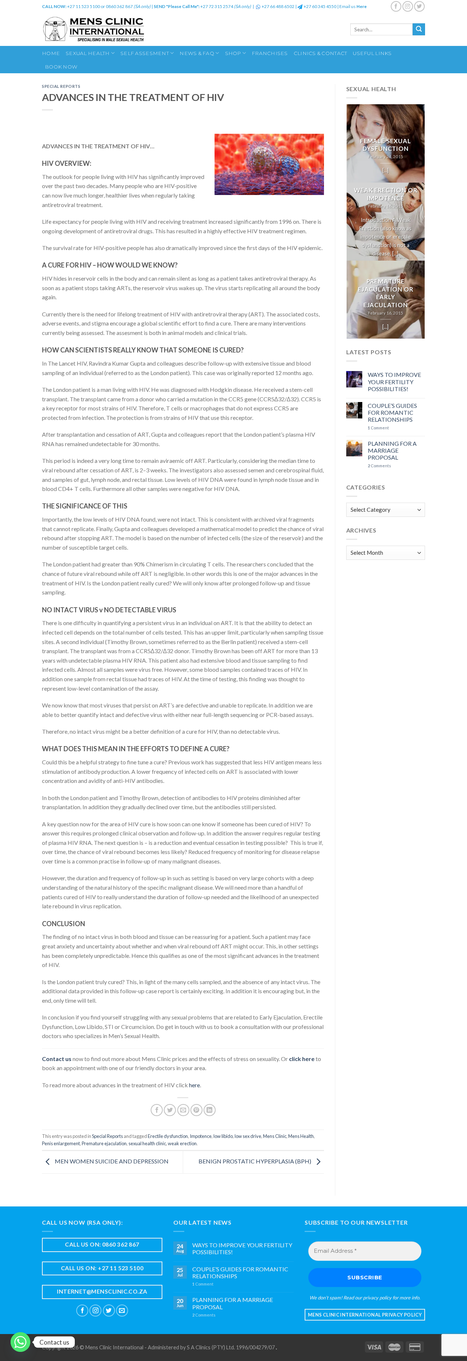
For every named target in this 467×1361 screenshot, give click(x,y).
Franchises (270, 53)
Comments (379, 465)
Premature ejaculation (104, 1143)
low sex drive (248, 1136)
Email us (353, 6)
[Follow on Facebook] (396, 6)
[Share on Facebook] (157, 1110)
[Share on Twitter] (170, 1110)
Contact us (57, 1058)
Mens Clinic (274, 1136)
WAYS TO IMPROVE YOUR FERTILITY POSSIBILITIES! (394, 381)
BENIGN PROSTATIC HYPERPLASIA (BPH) (255, 1161)
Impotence (201, 1136)
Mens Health (301, 1136)
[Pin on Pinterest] (196, 1110)
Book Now (61, 67)
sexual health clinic (147, 1143)
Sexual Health (88, 53)
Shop (233, 53)
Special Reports (61, 86)
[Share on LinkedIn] (210, 1110)
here (194, 1084)
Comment (378, 427)
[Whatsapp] (20, 1342)
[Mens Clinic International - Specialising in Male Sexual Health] (115, 29)
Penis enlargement (61, 1143)
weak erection (182, 1143)
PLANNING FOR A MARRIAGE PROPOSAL (392, 450)
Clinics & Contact (320, 53)
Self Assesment (144, 53)
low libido (223, 1136)
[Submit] (419, 29)
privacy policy (377, 1297)
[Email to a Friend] (183, 1110)
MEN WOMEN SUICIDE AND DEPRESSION (111, 1161)
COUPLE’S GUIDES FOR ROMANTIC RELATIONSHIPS (392, 412)
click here (301, 1058)
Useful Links (372, 53)
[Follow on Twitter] (419, 6)
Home (51, 53)
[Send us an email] (122, 1311)
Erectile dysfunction (168, 1136)
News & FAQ (197, 53)
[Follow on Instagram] (407, 6)
